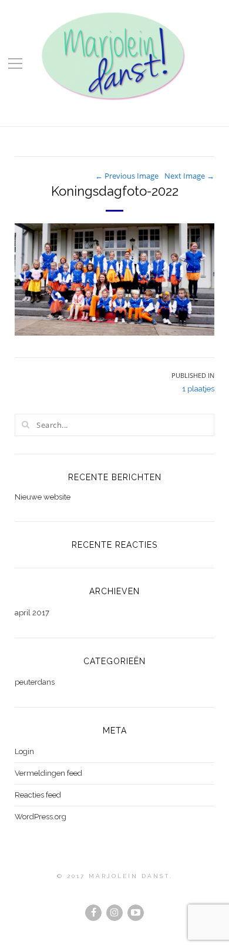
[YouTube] (135, 913)
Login (24, 751)
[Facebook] (93, 913)
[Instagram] (114, 913)
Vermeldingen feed (48, 773)
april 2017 (32, 612)
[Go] (25, 424)
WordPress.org (40, 816)
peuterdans (35, 682)
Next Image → (189, 175)
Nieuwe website (42, 497)
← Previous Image (127, 175)
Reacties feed (38, 794)
